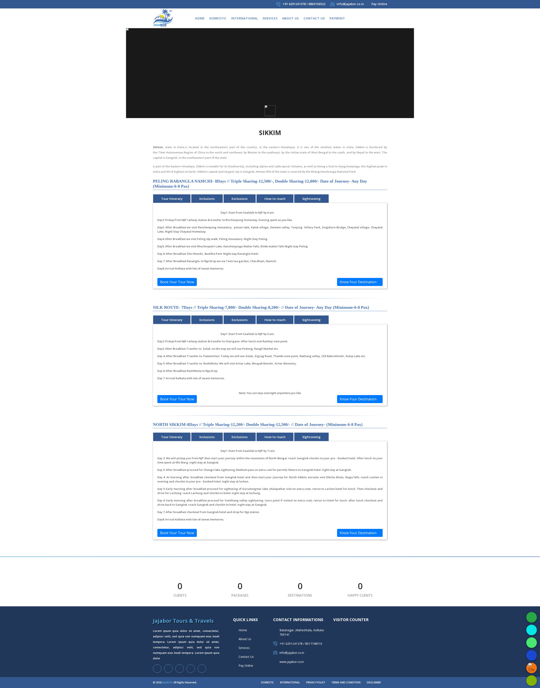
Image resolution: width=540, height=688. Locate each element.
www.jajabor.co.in (291, 662)
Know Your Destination (358, 282)
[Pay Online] (531, 617)
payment (337, 18)
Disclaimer (374, 682)
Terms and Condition (345, 682)
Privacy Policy (315, 682)
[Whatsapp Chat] (531, 642)
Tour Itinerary (171, 198)
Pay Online (379, 4)
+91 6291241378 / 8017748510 (300, 644)
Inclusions (207, 198)
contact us (314, 18)
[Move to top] (531, 680)
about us (290, 18)
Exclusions (240, 198)
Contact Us (246, 657)
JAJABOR (167, 682)
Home (200, 18)
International (244, 18)
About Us (245, 639)
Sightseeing (311, 198)
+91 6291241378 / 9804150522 (304, 4)
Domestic (218, 18)
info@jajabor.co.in (350, 4)
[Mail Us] (531, 655)
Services (270, 18)
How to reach (275, 198)
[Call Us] (531, 630)
